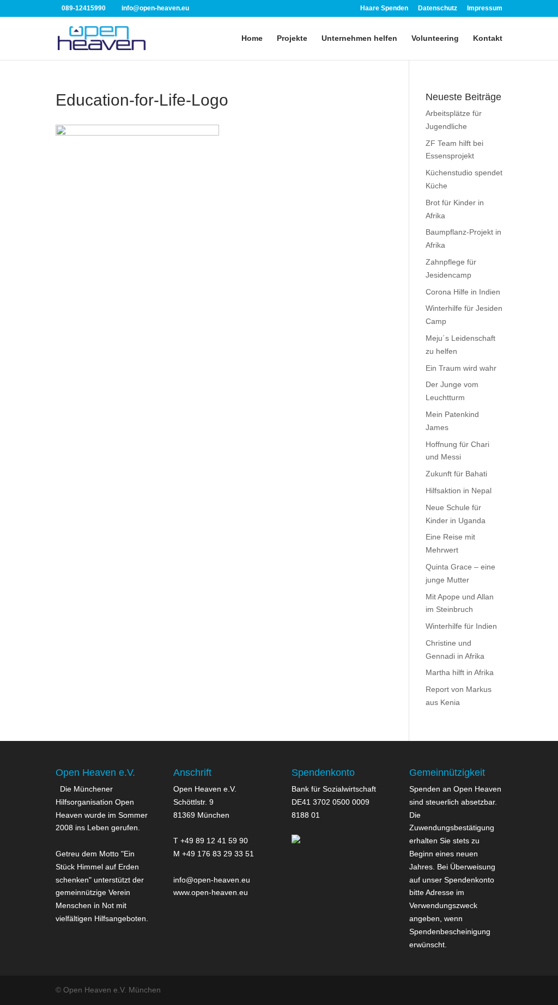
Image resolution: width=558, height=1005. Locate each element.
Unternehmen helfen (359, 38)
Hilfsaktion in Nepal (459, 490)
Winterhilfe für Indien (461, 626)
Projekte (292, 38)
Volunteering (435, 38)
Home (252, 38)
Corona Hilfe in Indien (463, 291)
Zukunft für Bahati (456, 473)
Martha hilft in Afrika (460, 672)
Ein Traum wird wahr (461, 368)
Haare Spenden (384, 8)
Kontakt (487, 38)
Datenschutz (437, 8)
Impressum (484, 8)
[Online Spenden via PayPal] (296, 840)
